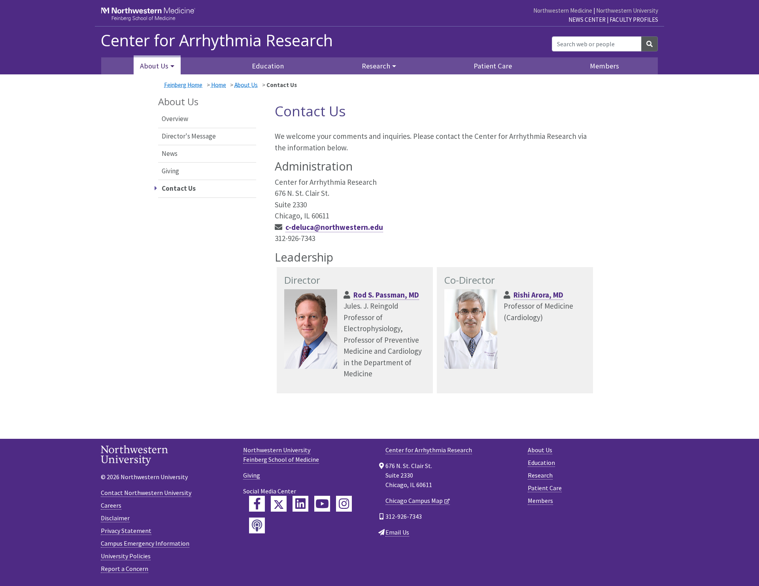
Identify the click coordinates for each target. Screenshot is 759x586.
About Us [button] (154, 65)
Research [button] (376, 65)
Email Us (397, 532)
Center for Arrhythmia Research (428, 450)
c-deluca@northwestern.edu (334, 227)
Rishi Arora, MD (538, 295)
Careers (111, 505)
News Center (587, 19)
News (169, 153)
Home (218, 85)
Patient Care (493, 65)
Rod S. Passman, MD (386, 295)
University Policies (126, 556)
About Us (246, 85)
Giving (170, 171)
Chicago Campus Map (414, 500)
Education (268, 65)
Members (604, 65)
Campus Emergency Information (145, 543)
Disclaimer (115, 518)
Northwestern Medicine (562, 10)
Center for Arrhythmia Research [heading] (217, 40)
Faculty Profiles (634, 19)
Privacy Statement (126, 531)
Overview (175, 118)
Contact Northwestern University (146, 493)
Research (540, 475)
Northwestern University (627, 10)
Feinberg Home (183, 85)
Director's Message (189, 136)
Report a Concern (124, 569)
